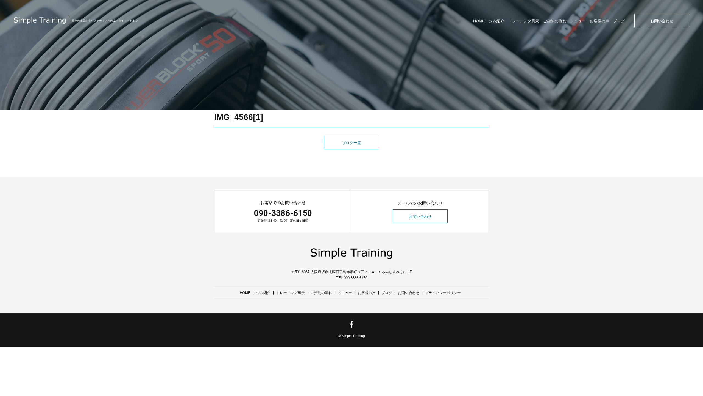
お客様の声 (599, 21)
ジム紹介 (496, 21)
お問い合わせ (661, 21)
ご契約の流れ (554, 21)
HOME (479, 21)
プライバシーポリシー (443, 293)
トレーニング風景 (523, 21)
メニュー (578, 21)
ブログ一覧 (351, 143)
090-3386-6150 (283, 213)
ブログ (619, 21)
